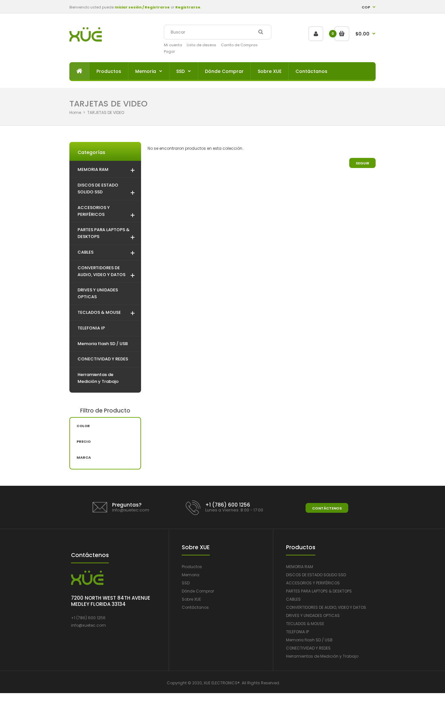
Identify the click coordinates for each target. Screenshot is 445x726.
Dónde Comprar (198, 591)
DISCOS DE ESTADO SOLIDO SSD (316, 575)
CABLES (293, 599)
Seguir (362, 163)
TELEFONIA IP (297, 632)
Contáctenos (327, 508)
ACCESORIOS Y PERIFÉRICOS (313, 583)
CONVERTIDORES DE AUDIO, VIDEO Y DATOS (326, 607)
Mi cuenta (173, 45)
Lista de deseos (201, 45)
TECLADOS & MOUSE (305, 623)
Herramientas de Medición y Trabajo (322, 656)
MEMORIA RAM (299, 566)
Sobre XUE (191, 599)
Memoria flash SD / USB (309, 640)
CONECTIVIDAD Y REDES (308, 648)
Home (75, 112)
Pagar (169, 51)
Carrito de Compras (239, 45)
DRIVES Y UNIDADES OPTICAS (313, 615)
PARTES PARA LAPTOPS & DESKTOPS (319, 591)
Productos (192, 566)
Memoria (190, 575)
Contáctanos (195, 607)
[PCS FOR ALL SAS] (85, 40)
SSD (186, 583)
